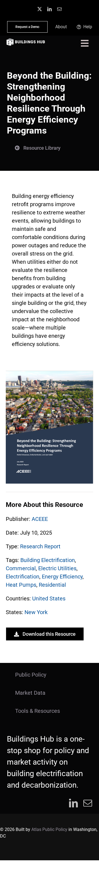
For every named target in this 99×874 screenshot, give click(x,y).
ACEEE (40, 519)
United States (48, 598)
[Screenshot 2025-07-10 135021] (49, 373)
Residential (52, 584)
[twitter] (39, 9)
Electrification (22, 576)
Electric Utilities (57, 568)
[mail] (59, 9)
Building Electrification (47, 560)
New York (36, 612)
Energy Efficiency (62, 576)
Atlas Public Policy (49, 829)
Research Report (40, 546)
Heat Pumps (21, 584)
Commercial (21, 568)
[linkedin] (49, 9)
